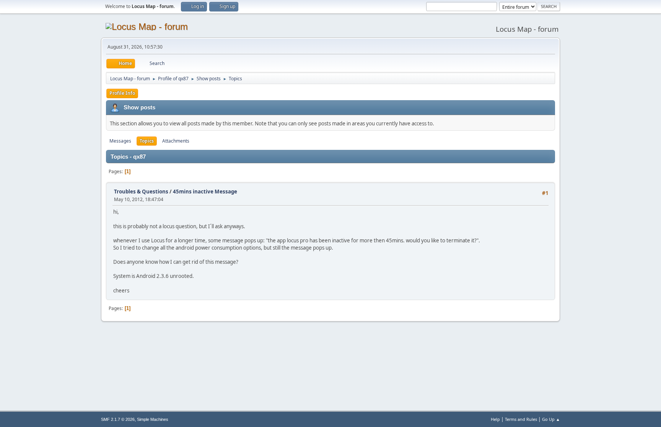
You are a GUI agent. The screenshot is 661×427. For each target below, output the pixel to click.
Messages (120, 141)
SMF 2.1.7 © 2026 (118, 419)
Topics (147, 141)
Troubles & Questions (141, 191)
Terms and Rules (521, 419)
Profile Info (122, 93)
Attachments (175, 141)
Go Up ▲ (551, 419)
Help (495, 419)
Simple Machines (152, 419)
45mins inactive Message (205, 191)
